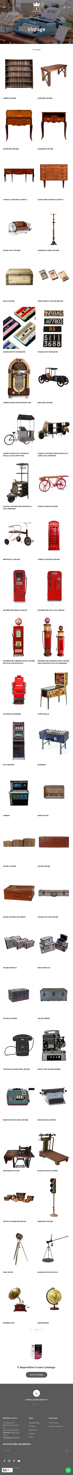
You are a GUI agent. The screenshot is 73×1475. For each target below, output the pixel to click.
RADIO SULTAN (43, 816)
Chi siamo (32, 1426)
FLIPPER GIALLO (43, 714)
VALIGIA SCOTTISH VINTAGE (48, 917)
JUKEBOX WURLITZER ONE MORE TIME (17, 403)
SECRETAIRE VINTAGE (11, 149)
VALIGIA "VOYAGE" (9, 866)
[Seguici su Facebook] (4, 1461)
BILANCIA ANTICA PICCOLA (48, 1272)
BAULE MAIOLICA (44, 968)
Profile (31, 1437)
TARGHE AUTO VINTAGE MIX (48, 352)
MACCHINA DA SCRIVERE (47, 1120)
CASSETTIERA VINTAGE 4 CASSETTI (50, 200)
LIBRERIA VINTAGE (9, 98)
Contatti (32, 1434)
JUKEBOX (6, 816)
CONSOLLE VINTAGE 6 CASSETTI (15, 200)
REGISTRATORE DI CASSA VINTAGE (15, 1120)
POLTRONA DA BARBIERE (12, 714)
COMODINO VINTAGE (45, 149)
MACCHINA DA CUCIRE (11, 1171)
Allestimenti (33, 1430)
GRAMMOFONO (9, 1323)
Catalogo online (34, 1423)
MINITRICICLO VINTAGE (11, 559)
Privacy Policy (54, 1423)
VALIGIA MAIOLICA (10, 968)
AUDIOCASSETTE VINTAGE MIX (14, 352)
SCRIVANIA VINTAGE (45, 98)
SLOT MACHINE (8, 765)
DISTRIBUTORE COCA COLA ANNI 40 (51, 610)
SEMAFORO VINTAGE (45, 1221)
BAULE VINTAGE (9, 301)
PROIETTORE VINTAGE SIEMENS (49, 1069)
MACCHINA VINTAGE (45, 403)
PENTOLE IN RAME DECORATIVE (14, 1221)
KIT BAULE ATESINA (10, 1018)
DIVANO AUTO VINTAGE (11, 250)
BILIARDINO (42, 765)
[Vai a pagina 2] (41, 1329)
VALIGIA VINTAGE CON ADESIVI (14, 917)
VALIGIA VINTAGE (44, 866)
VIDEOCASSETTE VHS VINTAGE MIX (50, 301)
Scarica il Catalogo (36, 1375)
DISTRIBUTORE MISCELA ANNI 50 (15, 610)
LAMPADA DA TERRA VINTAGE (48, 250)
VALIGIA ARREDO (44, 1018)
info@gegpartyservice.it (11, 1437)
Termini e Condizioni (56, 1426)
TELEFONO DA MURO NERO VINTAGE (16, 1069)
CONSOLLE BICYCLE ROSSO (48, 506)
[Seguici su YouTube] (19, 1461)
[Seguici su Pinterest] (14, 1461)
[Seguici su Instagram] (9, 1461)
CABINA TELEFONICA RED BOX (49, 559)
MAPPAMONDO (43, 1323)
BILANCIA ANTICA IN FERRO (48, 1171)
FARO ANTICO (8, 1272)
